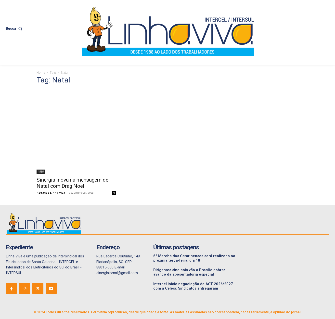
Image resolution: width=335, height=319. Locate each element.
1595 (41, 171)
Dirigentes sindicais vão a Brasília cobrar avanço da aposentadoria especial (189, 272)
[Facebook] (11, 288)
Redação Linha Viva (51, 192)
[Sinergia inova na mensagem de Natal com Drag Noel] (76, 131)
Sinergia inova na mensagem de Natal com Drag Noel (72, 183)
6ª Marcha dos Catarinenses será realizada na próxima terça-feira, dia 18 (194, 258)
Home (41, 72)
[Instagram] (24, 288)
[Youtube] (51, 288)
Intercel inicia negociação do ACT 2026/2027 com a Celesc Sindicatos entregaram (193, 286)
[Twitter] (37, 288)
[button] (15, 28)
